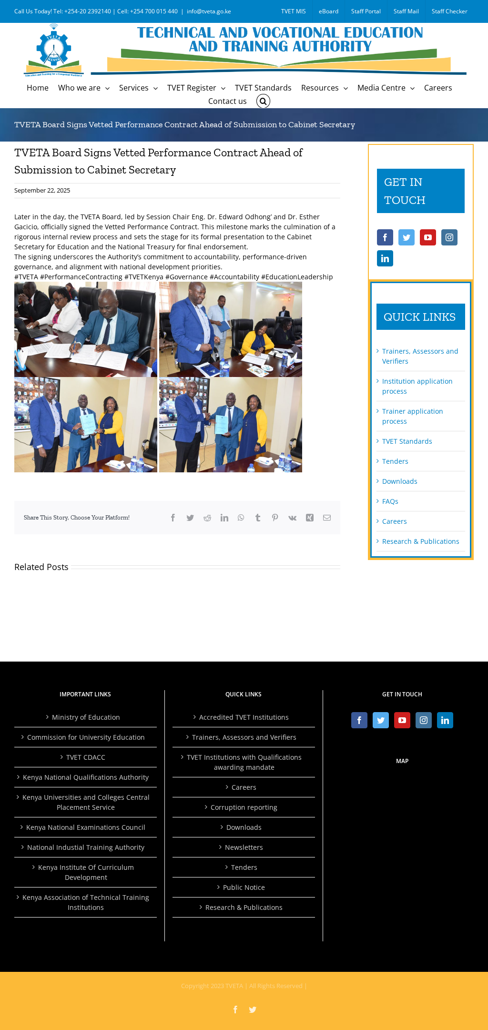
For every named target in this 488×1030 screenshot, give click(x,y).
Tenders (395, 461)
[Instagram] (449, 237)
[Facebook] (385, 237)
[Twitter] (406, 237)
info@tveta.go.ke (209, 11)
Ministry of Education (86, 717)
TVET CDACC (85, 757)
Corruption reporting (244, 807)
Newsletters (244, 847)
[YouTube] (428, 237)
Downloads (399, 481)
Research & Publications (420, 541)
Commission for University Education (86, 737)
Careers (394, 521)
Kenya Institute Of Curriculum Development (86, 872)
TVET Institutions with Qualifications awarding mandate (244, 762)
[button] (263, 101)
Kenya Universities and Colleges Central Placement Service (86, 802)
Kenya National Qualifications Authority (86, 777)
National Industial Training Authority (85, 847)
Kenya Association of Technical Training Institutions (85, 902)
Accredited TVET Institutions (244, 717)
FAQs (390, 501)
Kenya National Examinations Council (85, 827)
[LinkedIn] (385, 258)
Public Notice (244, 887)
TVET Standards (407, 441)
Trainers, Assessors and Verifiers (244, 737)
